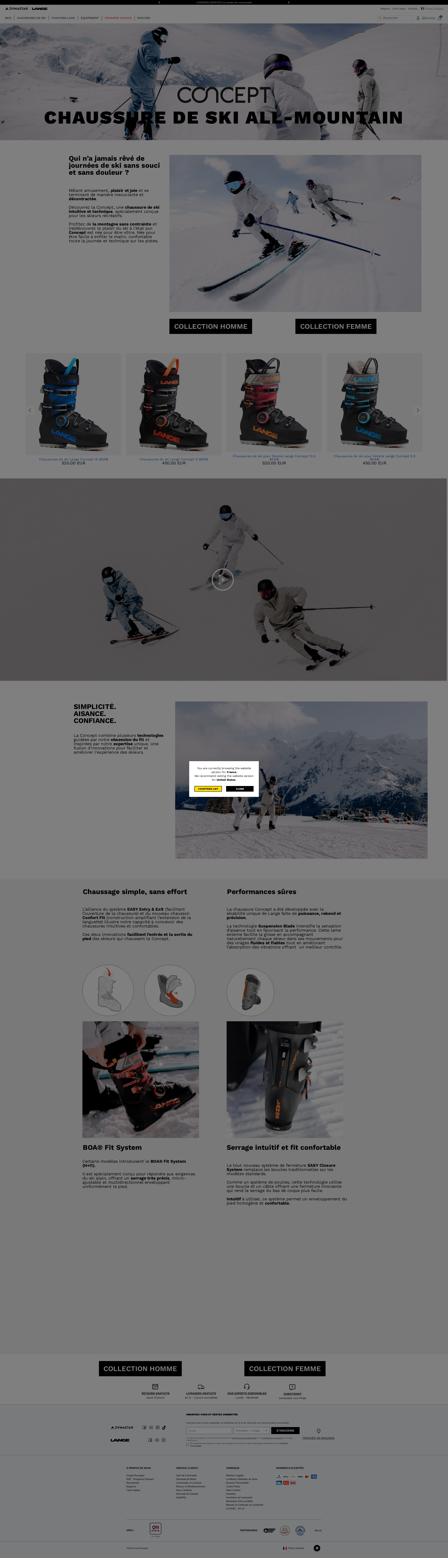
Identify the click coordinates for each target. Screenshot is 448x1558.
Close (240, 788)
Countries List (208, 788)
